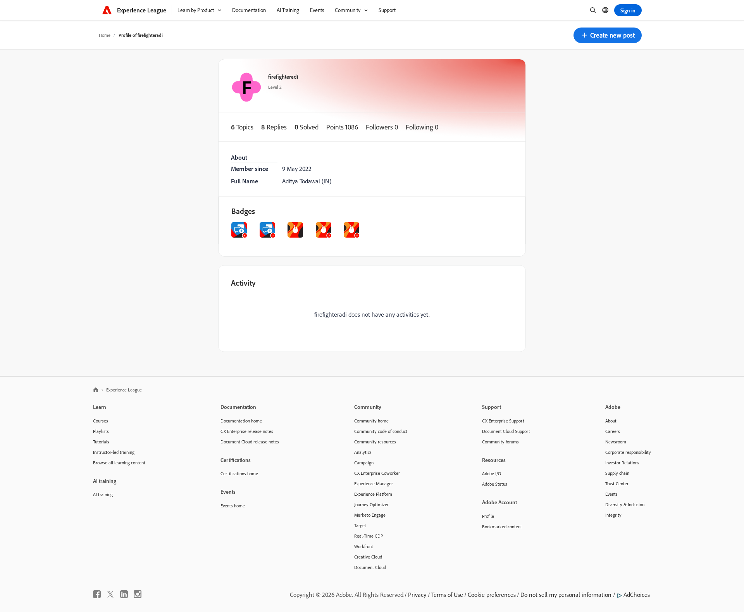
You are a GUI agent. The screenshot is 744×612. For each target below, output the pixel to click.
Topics (243, 126)
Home (104, 35)
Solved (307, 126)
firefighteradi (283, 76)
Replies (274, 126)
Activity (243, 283)
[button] (608, 35)
